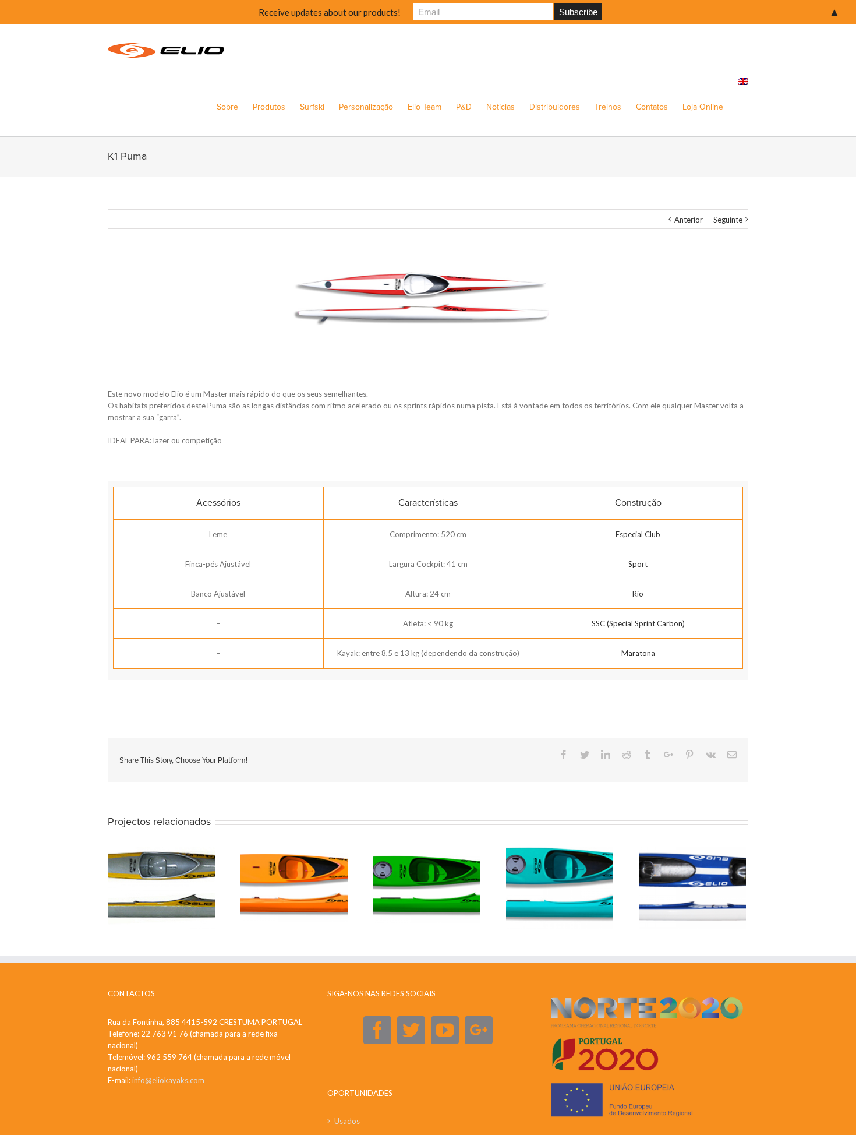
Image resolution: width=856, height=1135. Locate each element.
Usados (347, 1121)
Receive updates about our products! (330, 12)
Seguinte (727, 219)
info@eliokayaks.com (168, 1080)
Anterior (688, 219)
